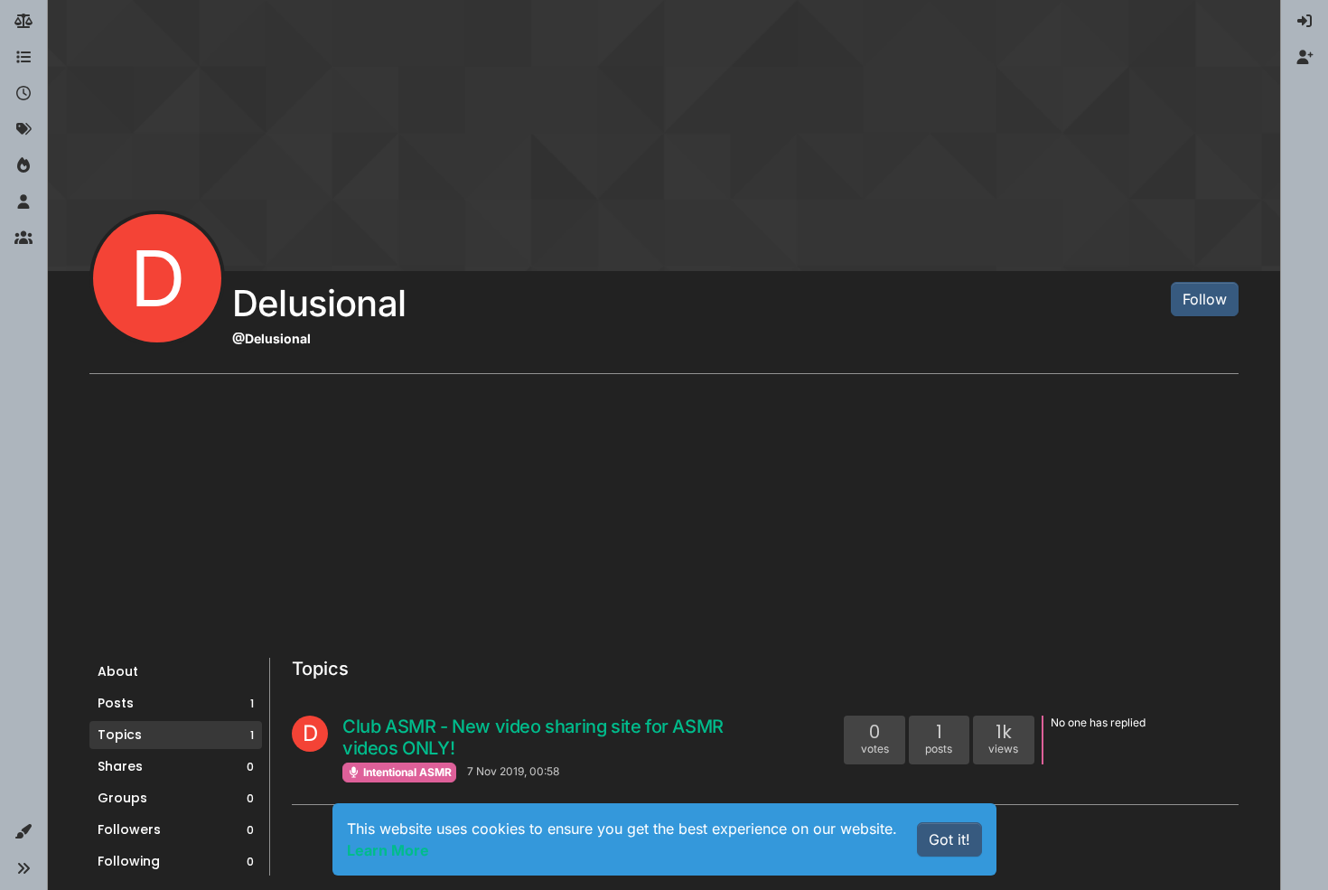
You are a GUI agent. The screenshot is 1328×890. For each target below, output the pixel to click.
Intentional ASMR (406, 772)
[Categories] (23, 57)
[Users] (23, 202)
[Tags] (23, 130)
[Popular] (23, 166)
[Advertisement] (664, 522)
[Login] (1304, 21)
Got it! (949, 839)
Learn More (388, 850)
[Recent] (23, 94)
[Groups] (23, 238)
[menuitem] (1304, 21)
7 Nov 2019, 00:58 (513, 771)
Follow (1205, 299)
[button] (23, 832)
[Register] (1304, 57)
